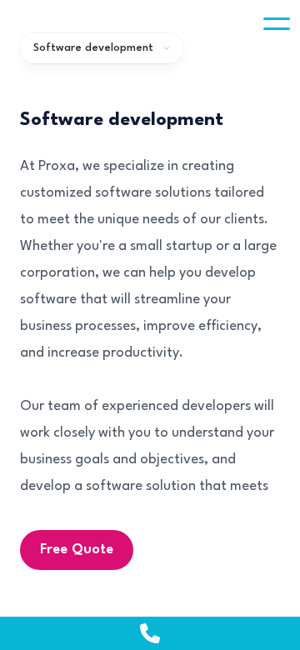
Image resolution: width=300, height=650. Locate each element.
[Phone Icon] (150, 633)
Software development (93, 47)
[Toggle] (277, 23)
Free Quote (76, 549)
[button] (277, 23)
